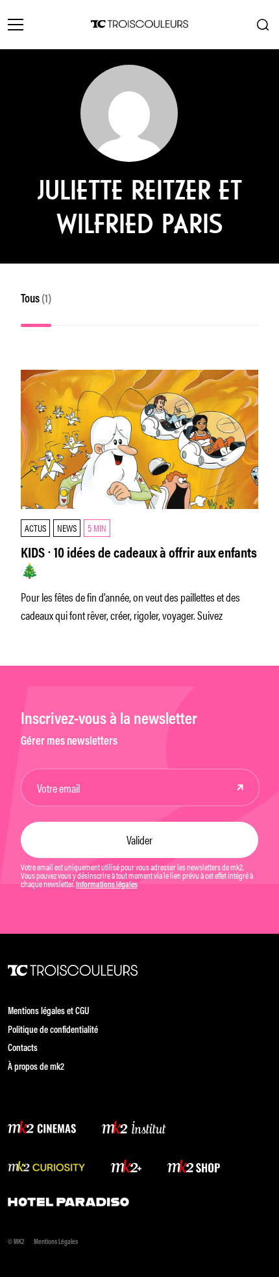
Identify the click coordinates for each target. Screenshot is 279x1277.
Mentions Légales (56, 1242)
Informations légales (107, 885)
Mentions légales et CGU (49, 1012)
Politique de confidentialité (53, 1030)
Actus (35, 527)
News (67, 527)
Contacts (23, 1049)
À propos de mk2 (36, 1067)
